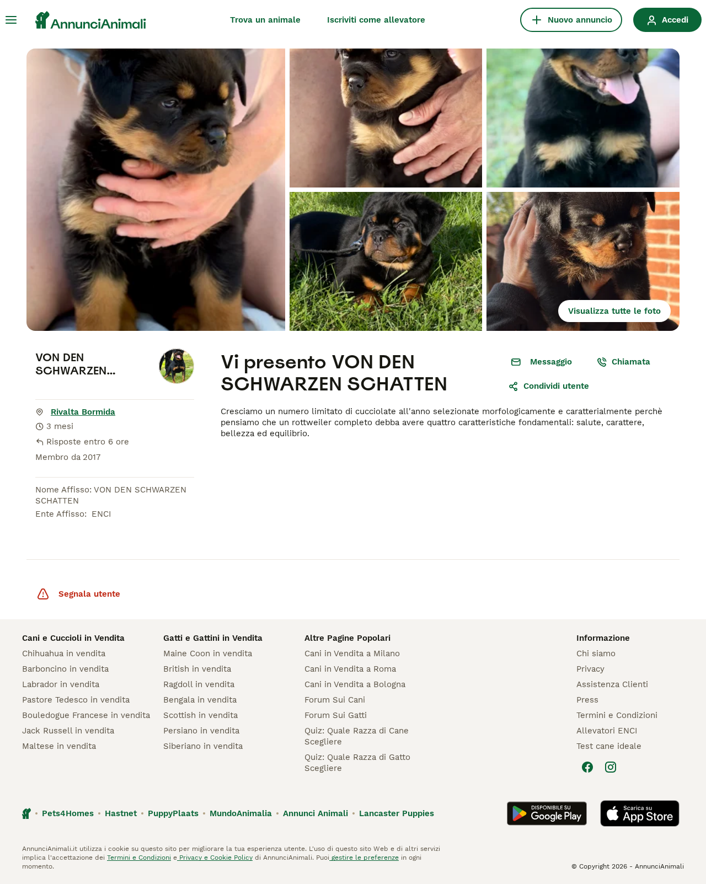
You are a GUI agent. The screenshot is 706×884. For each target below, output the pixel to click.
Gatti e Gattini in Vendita (213, 638)
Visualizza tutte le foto (614, 311)
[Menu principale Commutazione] (11, 20)
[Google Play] (547, 813)
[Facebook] (587, 767)
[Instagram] (611, 767)
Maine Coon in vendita (207, 653)
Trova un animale (265, 20)
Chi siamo (596, 653)
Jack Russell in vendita (68, 731)
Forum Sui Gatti (335, 715)
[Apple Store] (640, 813)
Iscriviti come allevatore (376, 20)
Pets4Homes (68, 813)
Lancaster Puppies (396, 813)
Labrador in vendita (60, 684)
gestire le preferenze (364, 857)
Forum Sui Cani (334, 700)
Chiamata (631, 362)
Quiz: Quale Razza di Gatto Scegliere (357, 762)
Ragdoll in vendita (198, 684)
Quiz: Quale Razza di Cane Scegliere (356, 736)
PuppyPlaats (173, 813)
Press (587, 700)
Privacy (590, 669)
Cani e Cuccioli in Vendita (73, 638)
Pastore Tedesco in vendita (76, 700)
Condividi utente (556, 386)
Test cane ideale (608, 746)
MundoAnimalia (241, 813)
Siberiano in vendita (203, 746)
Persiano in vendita (201, 731)
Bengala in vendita (200, 700)
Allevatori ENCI (606, 731)
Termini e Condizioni (616, 715)
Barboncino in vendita (65, 669)
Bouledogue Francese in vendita (86, 715)
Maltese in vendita (59, 746)
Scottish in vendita (200, 715)
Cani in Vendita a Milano (352, 653)
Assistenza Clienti (612, 684)
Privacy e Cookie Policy (215, 857)
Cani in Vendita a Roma (350, 669)
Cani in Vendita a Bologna (354, 684)
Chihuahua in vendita (63, 653)
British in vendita (197, 669)
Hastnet (121, 813)
